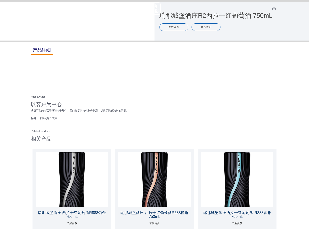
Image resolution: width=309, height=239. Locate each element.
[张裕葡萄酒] (154, 8)
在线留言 (174, 27)
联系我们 (206, 27)
